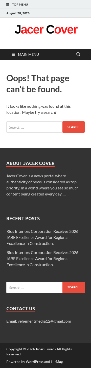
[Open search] (78, 54)
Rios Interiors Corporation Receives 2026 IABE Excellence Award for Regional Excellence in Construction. (42, 237)
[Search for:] (45, 127)
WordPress (34, 361)
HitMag (57, 361)
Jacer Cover (44, 349)
